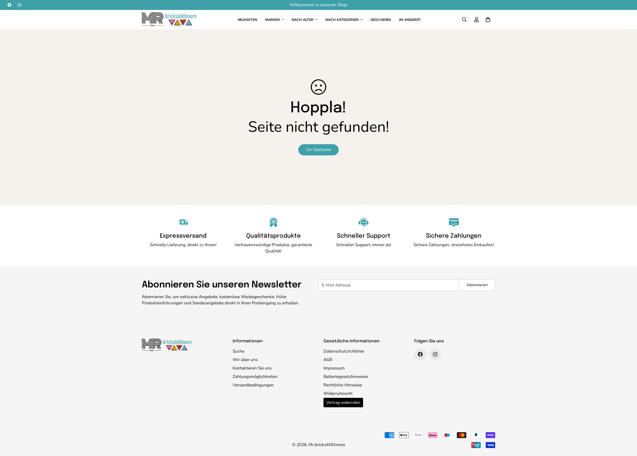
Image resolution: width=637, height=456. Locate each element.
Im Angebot (410, 19)
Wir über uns (245, 360)
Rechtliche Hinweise (342, 385)
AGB (327, 360)
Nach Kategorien (342, 19)
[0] (488, 19)
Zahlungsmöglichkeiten (255, 376)
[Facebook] (9, 5)
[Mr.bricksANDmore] (169, 19)
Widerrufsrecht (338, 393)
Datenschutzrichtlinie (343, 351)
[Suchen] (464, 19)
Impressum (334, 368)
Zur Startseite (318, 149)
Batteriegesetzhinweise (345, 376)
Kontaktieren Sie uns (252, 368)
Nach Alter (303, 19)
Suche (238, 351)
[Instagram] (19, 5)
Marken (272, 19)
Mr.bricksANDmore (327, 445)
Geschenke (381, 19)
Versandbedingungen (253, 385)
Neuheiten (247, 19)
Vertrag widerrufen (343, 402)
